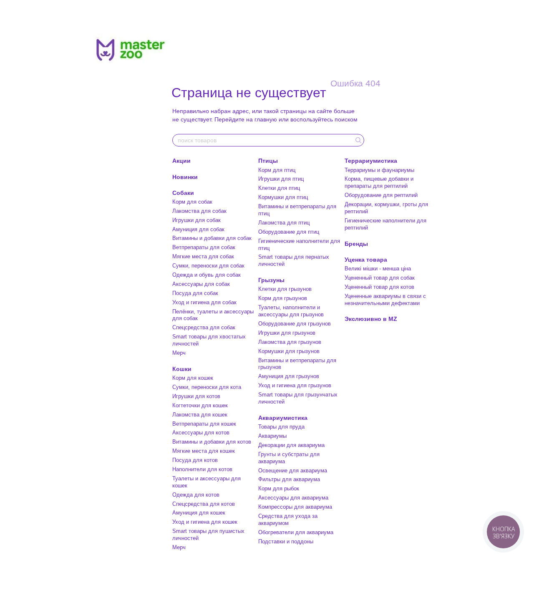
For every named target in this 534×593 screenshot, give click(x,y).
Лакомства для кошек (199, 414)
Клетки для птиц (279, 188)
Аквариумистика (282, 417)
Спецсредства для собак (203, 327)
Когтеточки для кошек (200, 405)
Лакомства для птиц (284, 223)
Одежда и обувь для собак (206, 275)
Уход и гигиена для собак (204, 302)
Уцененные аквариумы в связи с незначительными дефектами (385, 299)
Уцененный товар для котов (379, 287)
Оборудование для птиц (288, 232)
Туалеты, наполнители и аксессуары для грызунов (291, 311)
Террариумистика (371, 160)
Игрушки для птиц (281, 179)
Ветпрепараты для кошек (204, 424)
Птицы (268, 160)
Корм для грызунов (282, 298)
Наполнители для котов (202, 469)
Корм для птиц (276, 170)
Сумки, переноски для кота (206, 387)
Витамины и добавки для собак (212, 238)
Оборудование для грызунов (294, 323)
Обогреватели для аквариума (295, 532)
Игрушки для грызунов (286, 333)
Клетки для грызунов (285, 289)
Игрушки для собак (196, 220)
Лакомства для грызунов (289, 342)
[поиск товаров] (357, 140)
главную (265, 119)
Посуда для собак (195, 293)
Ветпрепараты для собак (203, 247)
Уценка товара (366, 259)
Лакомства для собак (199, 211)
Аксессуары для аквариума (293, 498)
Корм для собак (192, 202)
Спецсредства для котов (203, 504)
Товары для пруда (281, 427)
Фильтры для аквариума (289, 479)
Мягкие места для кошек (203, 451)
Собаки (183, 192)
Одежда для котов (195, 495)
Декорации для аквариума (291, 445)
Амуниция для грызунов (288, 376)
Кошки (181, 369)
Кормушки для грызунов (289, 351)
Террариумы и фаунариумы (379, 170)
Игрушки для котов (196, 396)
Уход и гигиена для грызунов (294, 385)
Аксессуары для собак (201, 284)
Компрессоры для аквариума (295, 507)
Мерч (179, 353)
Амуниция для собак (198, 229)
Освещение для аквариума (292, 470)
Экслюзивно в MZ (371, 318)
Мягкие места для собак (203, 256)
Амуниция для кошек (198, 513)
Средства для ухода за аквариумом (287, 519)
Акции (181, 160)
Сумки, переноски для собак (208, 265)
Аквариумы (272, 436)
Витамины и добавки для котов (211, 442)
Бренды (356, 243)
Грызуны (271, 280)
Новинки (185, 177)
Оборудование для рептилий (381, 195)
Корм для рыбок (278, 488)
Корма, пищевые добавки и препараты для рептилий (379, 182)
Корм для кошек (192, 378)
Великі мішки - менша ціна (378, 268)
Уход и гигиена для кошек (204, 522)
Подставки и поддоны (285, 541)
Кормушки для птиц (283, 197)
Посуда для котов (195, 460)
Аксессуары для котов (200, 432)
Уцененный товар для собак (380, 278)
